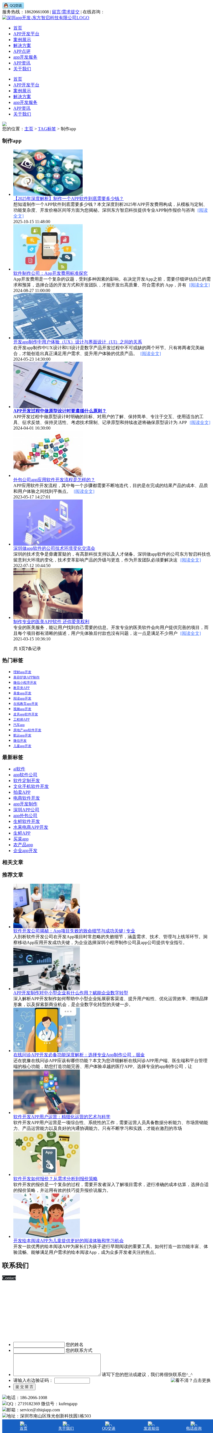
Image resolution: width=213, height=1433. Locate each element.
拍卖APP (22, 792)
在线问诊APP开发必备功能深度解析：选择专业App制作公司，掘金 (79, 1054)
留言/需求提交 (66, 11)
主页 (28, 128)
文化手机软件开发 (31, 786)
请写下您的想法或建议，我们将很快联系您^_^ (147, 1374)
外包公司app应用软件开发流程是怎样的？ (54, 479)
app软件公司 (25, 774)
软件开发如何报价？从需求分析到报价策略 (55, 1178)
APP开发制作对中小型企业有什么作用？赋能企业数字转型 (70, 992)
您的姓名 (74, 1344)
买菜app (21, 839)
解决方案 (22, 45)
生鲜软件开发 (26, 821)
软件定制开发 (26, 780)
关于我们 (22, 68)
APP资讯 (22, 63)
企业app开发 (25, 850)
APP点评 (22, 51)
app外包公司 (25, 815)
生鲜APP (22, 833)
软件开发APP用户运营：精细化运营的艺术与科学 (61, 1116)
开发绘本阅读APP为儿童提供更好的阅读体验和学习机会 (68, 1240)
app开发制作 (25, 804)
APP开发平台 (26, 33)
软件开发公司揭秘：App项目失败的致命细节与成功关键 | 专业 (74, 930)
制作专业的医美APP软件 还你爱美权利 (51, 621)
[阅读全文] (199, 285)
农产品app (23, 844)
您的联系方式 (79, 1350)
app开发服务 (25, 57)
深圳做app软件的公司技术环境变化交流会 (54, 548)
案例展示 (22, 39)
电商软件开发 (26, 798)
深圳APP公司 (26, 809)
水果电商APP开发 (30, 827)
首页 (17, 28)
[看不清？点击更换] (191, 1380)
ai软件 (19, 769)
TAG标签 (47, 128)
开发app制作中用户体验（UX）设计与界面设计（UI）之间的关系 (77, 341)
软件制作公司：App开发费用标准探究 (50, 273)
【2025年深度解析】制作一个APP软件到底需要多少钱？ (68, 198)
